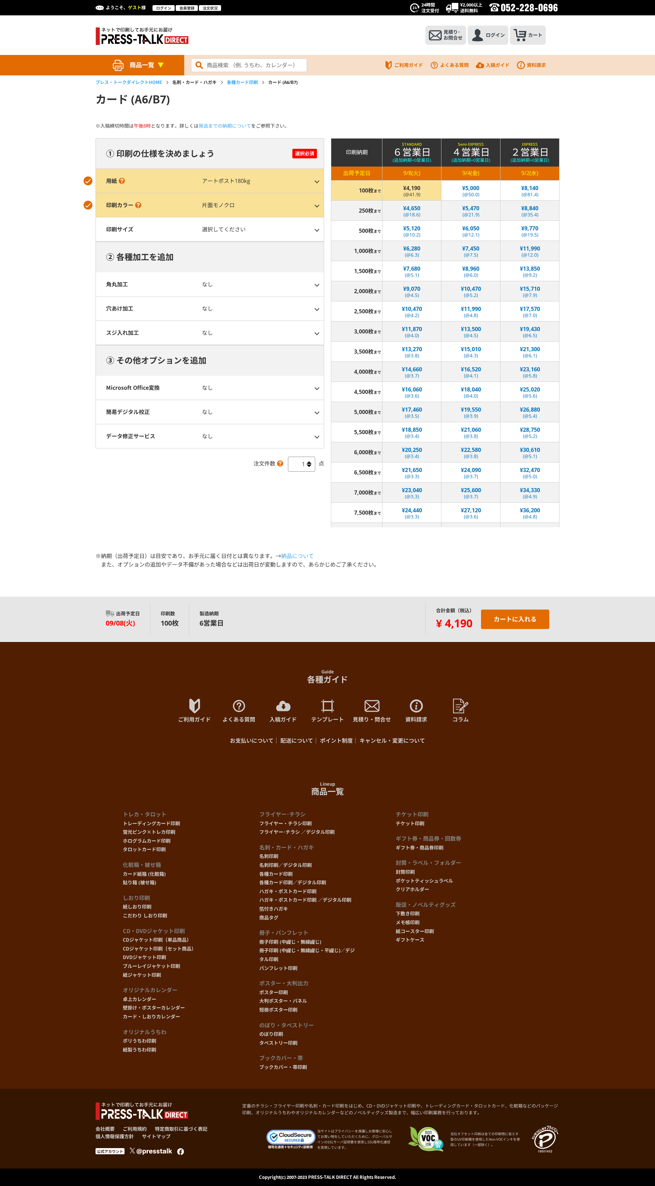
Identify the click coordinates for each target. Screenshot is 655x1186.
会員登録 (186, 8)
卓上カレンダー (139, 999)
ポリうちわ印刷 (139, 1041)
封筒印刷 (405, 872)
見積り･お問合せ (453, 35)
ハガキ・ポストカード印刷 (288, 891)
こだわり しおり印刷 (145, 915)
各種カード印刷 (242, 82)
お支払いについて (252, 740)
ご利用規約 (135, 1129)
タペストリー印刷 (278, 1043)
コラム (460, 719)
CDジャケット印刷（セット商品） (159, 948)
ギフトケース (410, 940)
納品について (297, 556)
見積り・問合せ (372, 719)
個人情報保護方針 (115, 1136)
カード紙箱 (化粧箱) (144, 874)
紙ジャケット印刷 (142, 975)
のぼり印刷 (271, 1034)
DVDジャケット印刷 (144, 957)
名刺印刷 (268, 856)
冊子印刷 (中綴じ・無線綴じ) (290, 942)
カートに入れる (515, 619)
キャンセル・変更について (392, 740)
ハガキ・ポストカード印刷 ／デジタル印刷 (305, 900)
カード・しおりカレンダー (151, 1016)
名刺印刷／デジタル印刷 (285, 865)
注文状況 (210, 8)
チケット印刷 (410, 823)
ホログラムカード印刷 (147, 841)
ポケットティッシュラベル (424, 880)
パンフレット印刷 (278, 968)
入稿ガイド (498, 65)
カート (535, 35)
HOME (129, 82)
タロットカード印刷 (144, 849)
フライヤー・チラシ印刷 (285, 823)
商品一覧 (142, 65)
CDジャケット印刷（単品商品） (157, 940)
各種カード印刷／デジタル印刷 (292, 882)
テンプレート (327, 719)
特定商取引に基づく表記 (181, 1129)
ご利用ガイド (408, 65)
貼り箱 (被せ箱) (139, 882)
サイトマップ (156, 1136)
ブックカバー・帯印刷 (283, 1067)
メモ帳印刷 (408, 922)
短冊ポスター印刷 (278, 1009)
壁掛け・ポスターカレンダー (154, 1007)
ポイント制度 (336, 740)
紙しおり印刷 (137, 906)
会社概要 (105, 1129)
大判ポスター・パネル (283, 1001)
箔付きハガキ (273, 908)
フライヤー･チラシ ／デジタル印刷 (297, 832)
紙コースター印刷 (415, 931)
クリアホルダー (412, 889)
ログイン (163, 8)
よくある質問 (454, 65)
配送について (296, 740)
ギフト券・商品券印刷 (419, 847)
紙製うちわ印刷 (139, 1049)
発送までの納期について (225, 126)
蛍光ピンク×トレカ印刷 (149, 832)
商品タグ (268, 917)
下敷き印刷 (408, 913)
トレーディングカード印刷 (151, 823)
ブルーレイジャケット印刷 (151, 966)
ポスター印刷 (273, 992)
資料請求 (536, 65)
